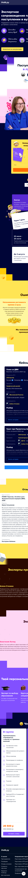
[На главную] (5, 850)
